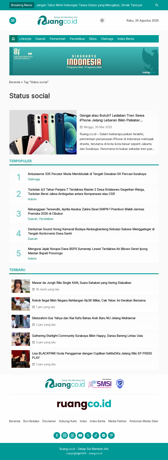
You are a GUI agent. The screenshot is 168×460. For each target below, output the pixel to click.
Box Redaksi (31, 421)
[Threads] (72, 435)
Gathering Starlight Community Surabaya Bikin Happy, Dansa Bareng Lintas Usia (87, 336)
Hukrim (32, 199)
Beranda (14, 421)
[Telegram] (103, 435)
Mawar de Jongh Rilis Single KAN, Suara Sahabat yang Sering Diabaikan (81, 283)
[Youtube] (80, 435)
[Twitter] (88, 435)
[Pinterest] (111, 435)
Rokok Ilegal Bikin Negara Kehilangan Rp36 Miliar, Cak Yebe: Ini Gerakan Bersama (89, 300)
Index (83, 421)
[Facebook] (56, 435)
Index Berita (126, 38)
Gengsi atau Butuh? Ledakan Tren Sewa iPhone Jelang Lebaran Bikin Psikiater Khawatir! (112, 120)
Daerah (40, 38)
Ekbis (93, 38)
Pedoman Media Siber (144, 421)
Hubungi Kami (68, 421)
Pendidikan (77, 38)
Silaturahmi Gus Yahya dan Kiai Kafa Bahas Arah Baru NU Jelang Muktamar (84, 318)
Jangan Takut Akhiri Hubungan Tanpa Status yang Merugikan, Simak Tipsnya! (89, 5)
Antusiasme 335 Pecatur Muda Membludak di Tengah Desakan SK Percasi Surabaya (87, 174)
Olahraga (107, 38)
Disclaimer (49, 421)
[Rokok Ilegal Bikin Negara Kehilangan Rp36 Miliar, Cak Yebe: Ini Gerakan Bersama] (20, 303)
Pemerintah (58, 38)
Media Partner (117, 421)
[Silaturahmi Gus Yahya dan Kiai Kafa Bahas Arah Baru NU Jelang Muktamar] (20, 321)
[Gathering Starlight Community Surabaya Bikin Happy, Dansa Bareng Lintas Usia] (20, 339)
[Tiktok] (95, 435)
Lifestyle (25, 38)
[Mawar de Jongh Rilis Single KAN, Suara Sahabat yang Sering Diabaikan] (20, 286)
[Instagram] (64, 435)
